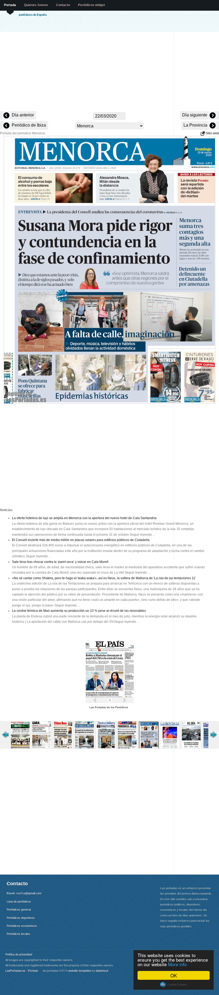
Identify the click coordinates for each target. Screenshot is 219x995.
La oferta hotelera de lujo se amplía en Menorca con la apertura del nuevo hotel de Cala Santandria (84, 518)
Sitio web (212, 133)
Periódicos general (19, 909)
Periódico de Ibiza (28, 125)
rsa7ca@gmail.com (28, 893)
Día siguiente (195, 115)
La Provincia (195, 125)
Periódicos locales (18, 933)
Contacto (63, 5)
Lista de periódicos (19, 901)
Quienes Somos (36, 5)
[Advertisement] (109, 72)
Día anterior (22, 115)
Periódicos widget (91, 5)
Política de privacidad (18, 954)
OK (173, 975)
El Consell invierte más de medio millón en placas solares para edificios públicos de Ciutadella (81, 540)
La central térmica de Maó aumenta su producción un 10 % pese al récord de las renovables (79, 611)
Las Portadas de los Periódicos (108, 707)
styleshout (102, 971)
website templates (79, 971)
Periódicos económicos (22, 925)
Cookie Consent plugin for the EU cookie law (173, 985)
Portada (10, 5)
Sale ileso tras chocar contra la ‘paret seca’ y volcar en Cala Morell (60, 562)
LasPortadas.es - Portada (21, 971)
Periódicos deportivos (21, 917)
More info (177, 964)
